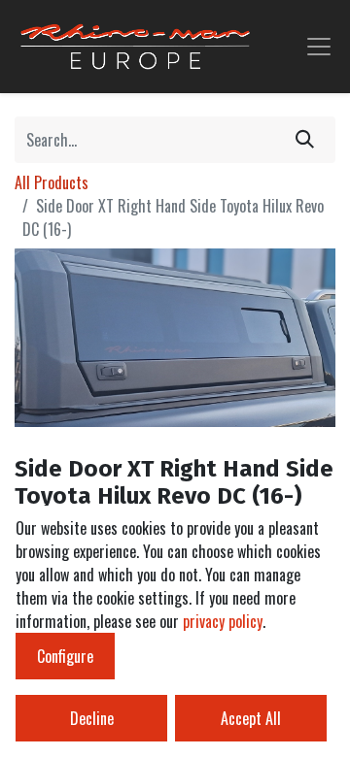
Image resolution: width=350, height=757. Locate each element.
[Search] (304, 139)
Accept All (251, 718)
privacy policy (222, 621)
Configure (65, 656)
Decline (92, 718)
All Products (51, 182)
